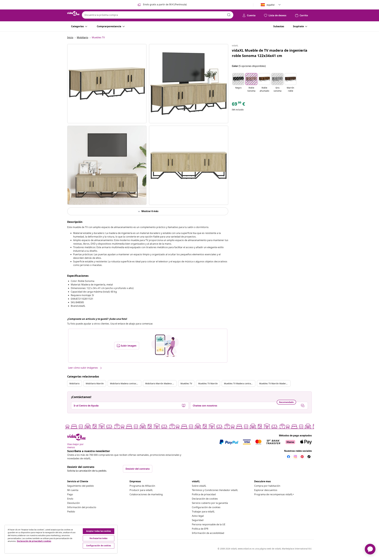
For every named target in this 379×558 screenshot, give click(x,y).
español (270, 4)
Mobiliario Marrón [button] (95, 383)
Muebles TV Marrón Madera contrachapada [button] (274, 383)
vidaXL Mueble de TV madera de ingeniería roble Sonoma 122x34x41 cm (269, 53)
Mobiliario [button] (74, 383)
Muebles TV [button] (186, 383)
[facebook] (288, 456)
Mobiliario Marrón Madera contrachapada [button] (160, 383)
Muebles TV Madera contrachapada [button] (239, 383)
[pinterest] (302, 456)
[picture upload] (165, 345)
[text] (238, 104)
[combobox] (157, 15)
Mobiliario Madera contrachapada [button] (125, 383)
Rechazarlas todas (98, 538)
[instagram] (295, 456)
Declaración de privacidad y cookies (34, 541)
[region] (61, 539)
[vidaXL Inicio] (73, 13)
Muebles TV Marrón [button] (208, 383)
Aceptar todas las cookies (98, 531)
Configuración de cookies (206, 507)
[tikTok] (308, 456)
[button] (162, 5)
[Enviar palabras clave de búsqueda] (229, 14)
